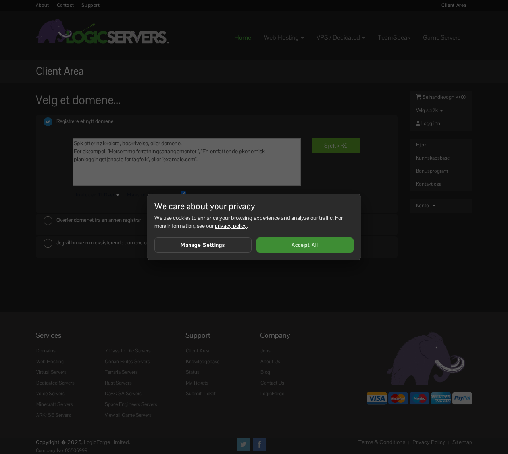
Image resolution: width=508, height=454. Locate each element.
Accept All (305, 245)
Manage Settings (203, 245)
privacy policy (231, 225)
